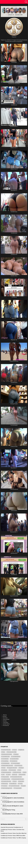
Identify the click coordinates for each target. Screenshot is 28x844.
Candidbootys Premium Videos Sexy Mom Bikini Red (13, 833)
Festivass (5, 770)
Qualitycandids (6, 779)
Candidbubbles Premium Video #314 (12, 814)
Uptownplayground (7, 788)
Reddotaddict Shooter (18, 779)
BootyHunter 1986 (12, 752)
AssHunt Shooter (7, 749)
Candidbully (5, 758)
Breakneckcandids (7, 754)
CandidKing (5, 761)
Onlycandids (6, 777)
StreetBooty (13, 783)
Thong (20, 783)
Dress (4, 768)
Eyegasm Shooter (12, 768)
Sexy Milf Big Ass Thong (8, 810)
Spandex (21, 781)
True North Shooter (14, 786)
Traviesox (5, 786)
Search (25, 819)
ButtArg (16, 754)
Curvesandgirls (16, 763)
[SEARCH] (26, 2)
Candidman (14, 761)
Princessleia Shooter (17, 777)
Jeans (8, 774)
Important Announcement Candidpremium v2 (12, 827)
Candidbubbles (16, 756)
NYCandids (22, 774)
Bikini (4, 752)
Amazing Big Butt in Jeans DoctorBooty (13, 798)
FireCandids (13, 770)
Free (20, 770)
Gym (25, 772)
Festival (21, 768)
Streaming (5, 783)
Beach (15, 749)
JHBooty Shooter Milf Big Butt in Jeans (12, 806)
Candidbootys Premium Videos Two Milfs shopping (13, 838)
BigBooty (22, 749)
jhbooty (15, 774)
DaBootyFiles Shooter (8, 765)
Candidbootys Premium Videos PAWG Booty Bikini (13, 835)
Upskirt (23, 786)
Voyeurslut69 (18, 788)
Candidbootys (6, 756)
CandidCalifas (14, 758)
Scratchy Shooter (7, 781)
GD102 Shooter (17, 772)
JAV (3, 774)
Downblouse (19, 765)
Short (15, 781)
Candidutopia (6, 763)
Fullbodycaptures (7, 772)
